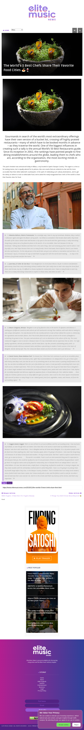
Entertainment (42, 685)
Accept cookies (63, 725)
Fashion (42, 683)
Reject (76, 725)
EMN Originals (42, 681)
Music (42, 680)
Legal (42, 689)
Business (42, 687)
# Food (9, 483)
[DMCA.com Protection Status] (36, 718)
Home (7, 30)
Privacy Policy (42, 691)
